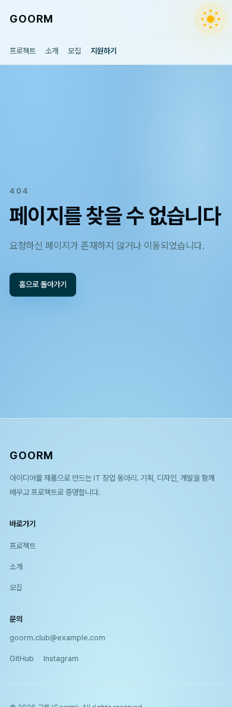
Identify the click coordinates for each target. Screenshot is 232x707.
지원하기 (103, 50)
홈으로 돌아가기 (43, 284)
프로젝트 (23, 50)
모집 (74, 50)
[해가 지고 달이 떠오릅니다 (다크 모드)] (210, 19)
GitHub (22, 658)
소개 (51, 50)
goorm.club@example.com (57, 637)
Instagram (61, 658)
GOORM (32, 19)
